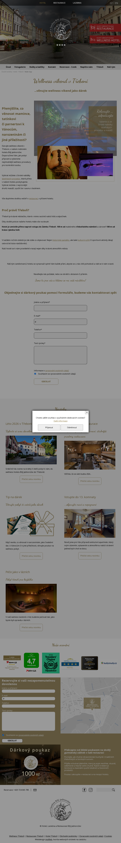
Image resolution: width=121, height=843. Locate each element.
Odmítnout (72, 427)
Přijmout (49, 427)
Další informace (60, 421)
